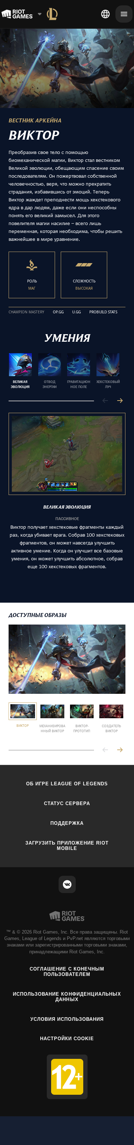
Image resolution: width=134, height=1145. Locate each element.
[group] (64, 371)
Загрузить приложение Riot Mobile (67, 845)
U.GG (76, 312)
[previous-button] (105, 401)
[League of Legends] (52, 14)
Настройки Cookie (67, 1038)
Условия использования (67, 1019)
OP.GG (58, 312)
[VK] (67, 884)
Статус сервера (67, 803)
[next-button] (119, 401)
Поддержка (67, 823)
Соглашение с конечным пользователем (67, 971)
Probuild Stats (103, 312)
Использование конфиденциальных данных (67, 996)
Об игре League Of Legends (67, 783)
